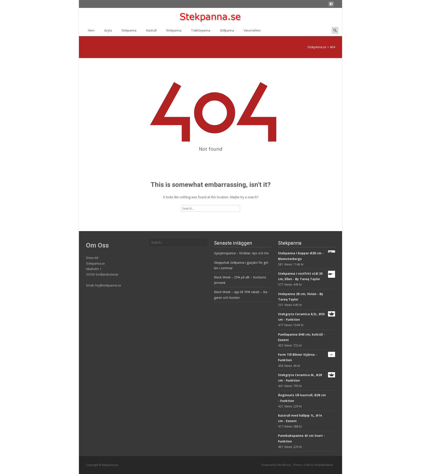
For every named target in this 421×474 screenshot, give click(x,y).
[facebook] (331, 5)
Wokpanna (173, 30)
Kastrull (151, 30)
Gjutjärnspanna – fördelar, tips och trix (241, 253)
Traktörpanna (200, 30)
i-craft (306, 465)
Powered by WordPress (277, 465)
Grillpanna (227, 30)
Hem (91, 30)
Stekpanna (128, 30)
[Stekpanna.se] (210, 16)
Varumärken (252, 30)
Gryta (108, 30)
